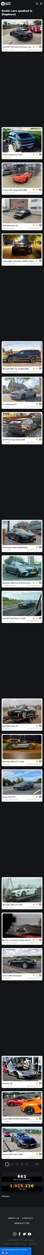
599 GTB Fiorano (15, 976)
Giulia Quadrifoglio (20, 547)
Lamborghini (7, 261)
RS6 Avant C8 (12, 226)
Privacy (34, 1244)
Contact (27, 1218)
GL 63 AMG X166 (21, 369)
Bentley (5, 940)
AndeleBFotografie (11, 371)
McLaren (5, 1083)
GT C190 (18, 905)
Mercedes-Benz (8, 369)
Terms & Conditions (14, 1244)
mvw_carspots (10, 50)
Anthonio (8, 157)
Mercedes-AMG (8, 583)
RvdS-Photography (11, 800)
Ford (4, 404)
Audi (4, 47)
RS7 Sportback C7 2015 (16, 618)
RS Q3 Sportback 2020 (16, 440)
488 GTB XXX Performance (19, 1119)
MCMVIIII (8, 1121)
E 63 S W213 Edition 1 (24, 583)
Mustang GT (12, 404)
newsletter (22, 1223)
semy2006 (8, 1086)
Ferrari (5, 797)
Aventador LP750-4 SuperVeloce (26, 261)
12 (37, 1164)
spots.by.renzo (10, 586)
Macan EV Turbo (16, 155)
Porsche (5, 155)
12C (11, 1083)
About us (13, 1218)
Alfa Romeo (7, 547)
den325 (7, 407)
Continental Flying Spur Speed (21, 940)
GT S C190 (19, 762)
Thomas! (8, 729)
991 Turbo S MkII (16, 1154)
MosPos (8, 978)
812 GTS (11, 797)
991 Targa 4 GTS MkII (18, 190)
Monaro (7, 1157)
